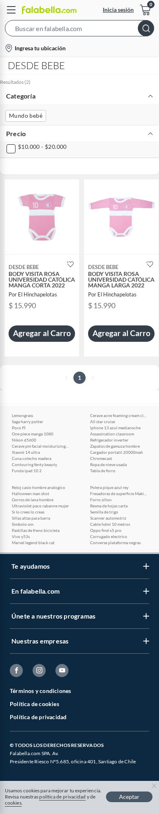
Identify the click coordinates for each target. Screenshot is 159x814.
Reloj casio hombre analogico (38, 487)
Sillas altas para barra (31, 518)
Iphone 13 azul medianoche (115, 427)
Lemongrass (22, 415)
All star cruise (102, 421)
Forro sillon (101, 499)
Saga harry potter (27, 421)
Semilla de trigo (104, 511)
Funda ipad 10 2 (27, 470)
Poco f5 (19, 427)
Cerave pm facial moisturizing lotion (40, 446)
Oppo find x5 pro (105, 530)
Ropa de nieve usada (108, 464)
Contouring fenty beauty (34, 464)
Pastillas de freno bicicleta (36, 530)
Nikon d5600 (24, 439)
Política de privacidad (38, 716)
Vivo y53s (21, 536)
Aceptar (129, 796)
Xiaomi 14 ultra (26, 452)
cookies (13, 803)
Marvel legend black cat (33, 542)
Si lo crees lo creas (28, 511)
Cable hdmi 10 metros (110, 524)
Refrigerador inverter (109, 439)
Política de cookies (34, 703)
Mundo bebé (25, 115)
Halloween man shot (30, 493)
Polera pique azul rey (109, 487)
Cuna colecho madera (31, 458)
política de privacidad (62, 797)
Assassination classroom (112, 433)
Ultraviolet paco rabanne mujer (40, 505)
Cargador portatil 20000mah (116, 452)
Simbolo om (22, 524)
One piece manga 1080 (32, 433)
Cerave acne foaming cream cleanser (118, 415)
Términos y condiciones (40, 690)
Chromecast (101, 458)
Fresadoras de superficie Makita (118, 493)
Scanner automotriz (108, 518)
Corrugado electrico (108, 536)
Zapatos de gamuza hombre (115, 446)
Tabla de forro (102, 470)
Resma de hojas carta (109, 505)
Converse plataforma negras (115, 542)
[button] (79, 30)
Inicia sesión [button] (118, 9)
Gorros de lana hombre (32, 499)
